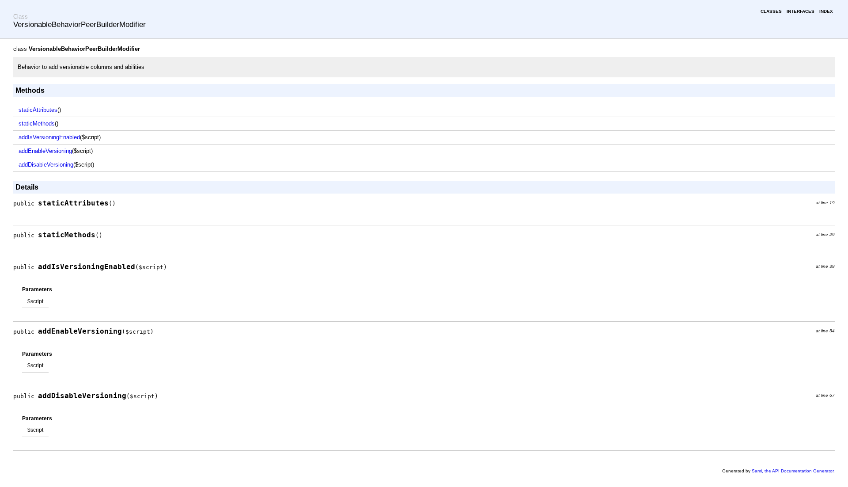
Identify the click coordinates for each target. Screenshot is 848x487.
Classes (771, 11)
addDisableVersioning (46, 164)
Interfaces (800, 11)
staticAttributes (38, 110)
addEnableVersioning (45, 151)
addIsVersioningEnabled (49, 137)
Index (826, 11)
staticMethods (37, 123)
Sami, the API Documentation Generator (792, 470)
